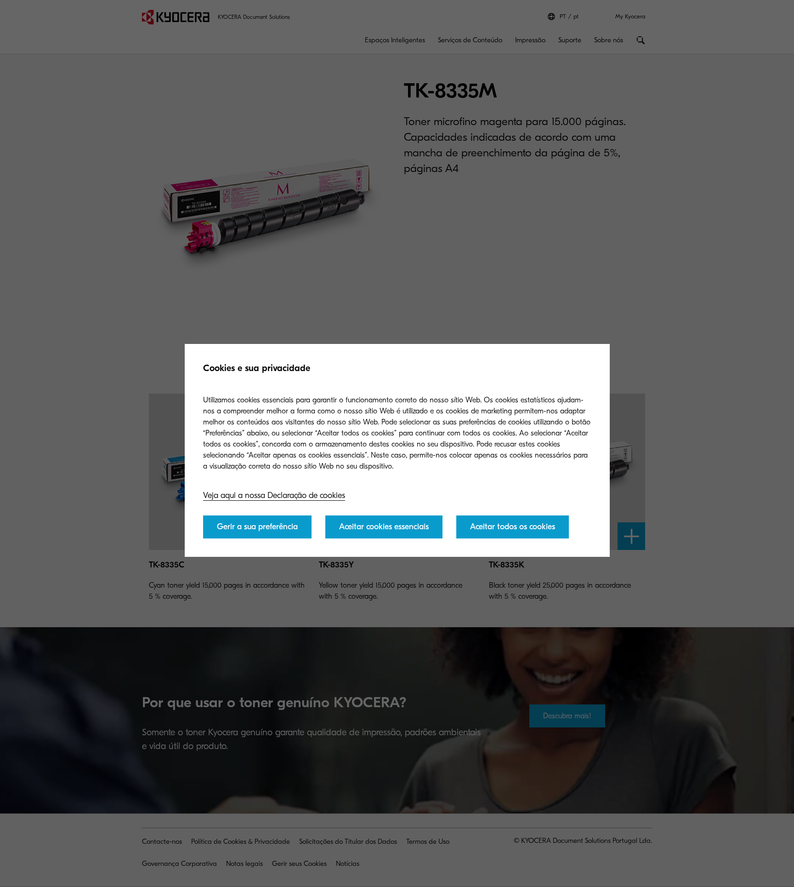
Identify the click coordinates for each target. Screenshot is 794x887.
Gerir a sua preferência (257, 527)
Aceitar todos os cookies (512, 527)
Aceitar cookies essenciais (384, 527)
